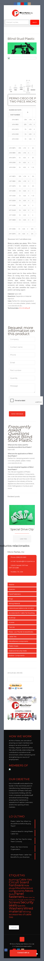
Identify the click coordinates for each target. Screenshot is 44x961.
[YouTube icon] (22, 3)
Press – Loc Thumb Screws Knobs (21, 632)
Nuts (11, 894)
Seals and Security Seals (18, 651)
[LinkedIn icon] (26, 3)
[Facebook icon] (15, 3)
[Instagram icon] (29, 3)
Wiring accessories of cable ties (20, 914)
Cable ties (25, 879)
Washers (16, 908)
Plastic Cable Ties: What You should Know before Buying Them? (21, 823)
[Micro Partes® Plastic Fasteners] (22, 13)
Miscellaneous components (21, 889)
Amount (15, 673)
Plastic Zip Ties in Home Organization (19, 848)
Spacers (12, 589)
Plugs (11, 599)
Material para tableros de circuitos (21, 608)
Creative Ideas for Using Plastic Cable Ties (22, 832)
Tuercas (12, 627)
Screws (11, 622)
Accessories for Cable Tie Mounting (22, 613)
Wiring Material (14, 603)
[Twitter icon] (19, 3)
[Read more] (22, 538)
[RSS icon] (27, 949)
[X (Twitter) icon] (10, 949)
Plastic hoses (13, 646)
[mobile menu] (37, 12)
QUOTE (14, 927)
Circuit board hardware (19, 883)
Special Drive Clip (22, 529)
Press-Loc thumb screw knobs (22, 900)
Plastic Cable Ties (29, 897)
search (35, 22)
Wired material (21, 909)
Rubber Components (16, 655)
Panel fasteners (16, 895)
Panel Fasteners (15, 594)
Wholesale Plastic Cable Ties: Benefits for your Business (21, 856)
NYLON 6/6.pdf (24, 308)
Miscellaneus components (18, 641)
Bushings (12, 618)
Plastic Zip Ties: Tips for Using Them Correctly (21, 840)
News (29, 891)
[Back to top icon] (22, 939)
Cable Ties (12, 636)
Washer (11, 584)
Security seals (21, 903)
